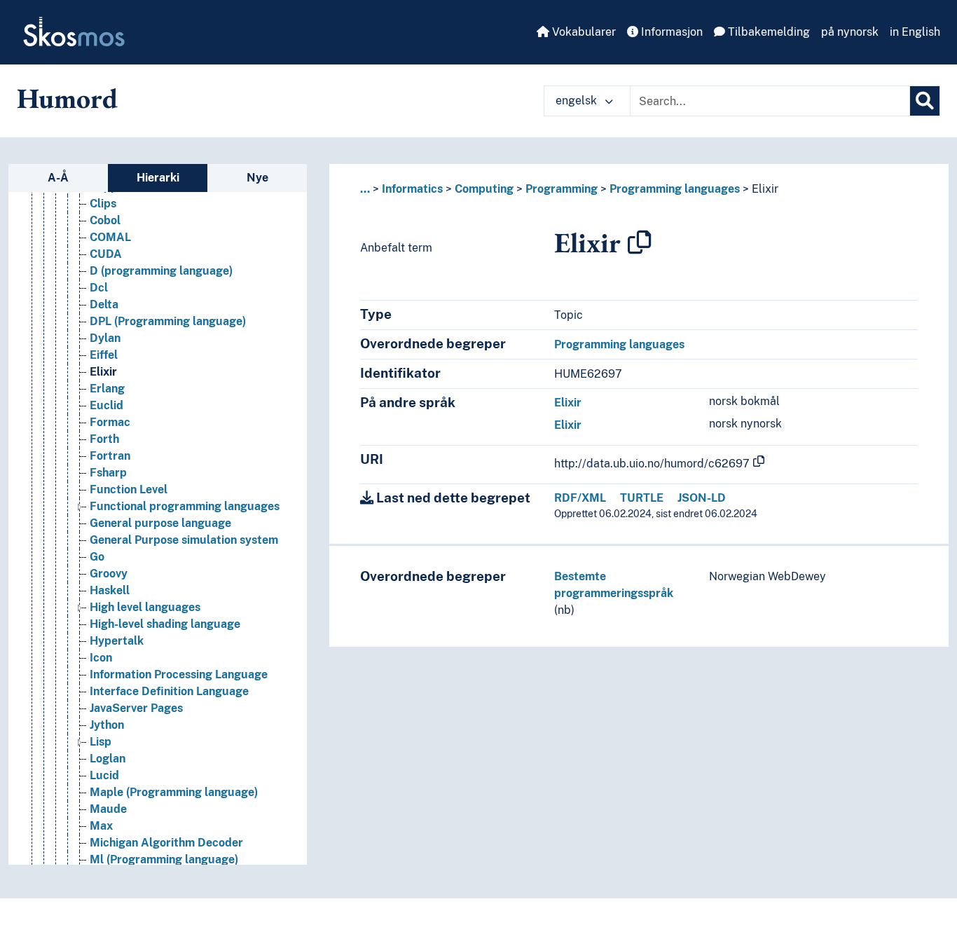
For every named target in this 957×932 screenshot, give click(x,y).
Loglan (107, 758)
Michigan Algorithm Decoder (166, 842)
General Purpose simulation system (184, 540)
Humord (67, 98)
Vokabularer (582, 32)
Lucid (104, 775)
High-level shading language (165, 624)
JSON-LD (701, 498)
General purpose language (160, 523)
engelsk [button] (578, 100)
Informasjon (670, 32)
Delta (104, 304)
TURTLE (641, 498)
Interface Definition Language (169, 691)
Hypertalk (117, 640)
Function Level (128, 489)
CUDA (106, 254)
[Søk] (924, 100)
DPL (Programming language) (168, 321)
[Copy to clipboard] (639, 242)
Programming (561, 189)
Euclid (106, 405)
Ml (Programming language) (164, 859)
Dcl (99, 287)
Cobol (105, 220)
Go (97, 556)
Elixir (103, 371)
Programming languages (675, 189)
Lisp (100, 741)
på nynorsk (850, 32)
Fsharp (108, 472)
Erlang (107, 388)
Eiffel (104, 355)
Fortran (110, 455)
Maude (108, 809)
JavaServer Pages (136, 708)
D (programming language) (161, 270)
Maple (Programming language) (174, 792)
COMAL (110, 237)
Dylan (105, 338)
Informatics (412, 189)
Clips (103, 203)
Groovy (109, 573)
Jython (107, 725)
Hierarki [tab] (158, 177)
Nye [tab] (257, 177)
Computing (484, 189)
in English (915, 32)
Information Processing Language (179, 674)
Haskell (110, 590)
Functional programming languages (185, 506)
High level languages (145, 607)
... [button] (365, 189)
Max (101, 825)
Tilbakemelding (767, 32)
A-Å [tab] (58, 177)
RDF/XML (580, 498)
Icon (101, 657)
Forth (104, 439)
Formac (110, 422)
